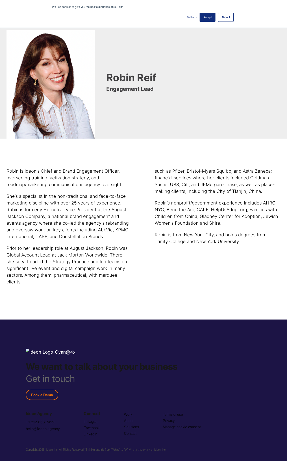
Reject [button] (226, 17)
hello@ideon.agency (43, 428)
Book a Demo (42, 395)
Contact (130, 433)
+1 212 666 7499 (40, 422)
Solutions (131, 427)
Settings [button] (192, 17)
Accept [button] (207, 17)
